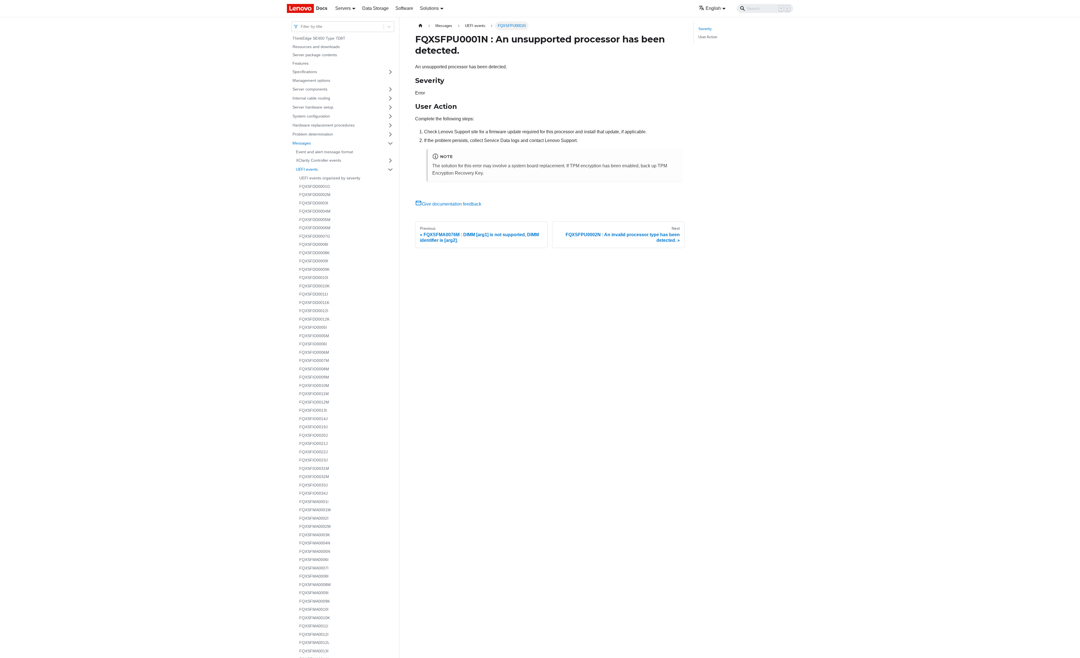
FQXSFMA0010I (313, 609)
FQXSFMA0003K (314, 535)
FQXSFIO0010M (314, 385)
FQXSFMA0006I (313, 559)
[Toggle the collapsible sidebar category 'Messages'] (390, 143)
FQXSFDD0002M (314, 194)
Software (404, 8)
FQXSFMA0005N (314, 551)
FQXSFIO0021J (313, 443)
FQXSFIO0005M (314, 335)
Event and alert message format (324, 152)
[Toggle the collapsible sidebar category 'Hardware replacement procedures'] (390, 125)
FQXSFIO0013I (313, 410)
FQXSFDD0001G (314, 186)
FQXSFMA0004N (314, 543)
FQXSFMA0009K (314, 601)
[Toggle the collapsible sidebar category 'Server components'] (390, 89)
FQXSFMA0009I (313, 593)
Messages (301, 143)
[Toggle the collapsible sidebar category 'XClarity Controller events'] (390, 160)
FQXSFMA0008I (313, 576)
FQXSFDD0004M (314, 211)
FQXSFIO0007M (314, 360)
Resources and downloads (316, 46)
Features (300, 63)
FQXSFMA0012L (314, 642)
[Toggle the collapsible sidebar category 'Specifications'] (390, 71)
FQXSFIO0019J (313, 427)
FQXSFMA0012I (313, 634)
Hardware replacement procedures (323, 125)
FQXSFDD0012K (314, 319)
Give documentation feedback (451, 204)
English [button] (713, 8)
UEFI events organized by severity (329, 178)
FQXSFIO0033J (313, 485)
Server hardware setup (312, 107)
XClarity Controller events (318, 160)
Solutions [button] (429, 8)
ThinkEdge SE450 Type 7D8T (318, 38)
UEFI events (307, 169)
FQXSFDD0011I (313, 294)
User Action (707, 37)
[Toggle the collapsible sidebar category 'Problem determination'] (390, 134)
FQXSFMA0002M (315, 526)
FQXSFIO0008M (314, 369)
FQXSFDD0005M (314, 219)
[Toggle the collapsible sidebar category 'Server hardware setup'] (390, 107)
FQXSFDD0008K (314, 253)
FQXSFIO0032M (314, 476)
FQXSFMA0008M (315, 584)
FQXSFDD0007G (314, 236)
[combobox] (301, 26)
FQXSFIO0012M (314, 402)
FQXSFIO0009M (314, 377)
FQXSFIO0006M (314, 352)
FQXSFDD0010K (314, 286)
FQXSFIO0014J (313, 418)
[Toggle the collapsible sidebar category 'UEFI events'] (390, 169)
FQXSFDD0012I (313, 310)
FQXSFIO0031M (314, 468)
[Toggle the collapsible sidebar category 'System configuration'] (390, 116)
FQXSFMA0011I (313, 626)
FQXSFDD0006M (314, 228)
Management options (311, 80)
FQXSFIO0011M (314, 393)
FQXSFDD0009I (313, 261)
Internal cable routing (311, 98)
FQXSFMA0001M (315, 510)
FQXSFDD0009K (314, 269)
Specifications (304, 71)
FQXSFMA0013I (313, 651)
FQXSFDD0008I (313, 244)
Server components (309, 89)
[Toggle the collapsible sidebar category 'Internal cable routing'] (390, 98)
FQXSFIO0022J (313, 452)
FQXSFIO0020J (313, 435)
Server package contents (314, 55)
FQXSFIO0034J (313, 493)
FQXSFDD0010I (313, 277)
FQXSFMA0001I (313, 501)
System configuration (311, 116)
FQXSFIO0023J (313, 460)
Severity (705, 29)
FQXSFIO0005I (313, 327)
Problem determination (312, 134)
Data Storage (375, 8)
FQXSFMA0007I (313, 568)
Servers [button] (343, 8)
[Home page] (420, 25)
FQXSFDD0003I (313, 203)
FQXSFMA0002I (313, 518)
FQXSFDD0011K (314, 302)
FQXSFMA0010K (314, 618)
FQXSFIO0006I (313, 344)
